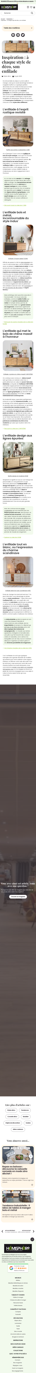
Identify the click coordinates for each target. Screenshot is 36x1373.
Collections (18, 1350)
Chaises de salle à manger (18, 1300)
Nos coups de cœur (18, 1344)
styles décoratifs (15, 487)
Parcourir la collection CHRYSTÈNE (15, 428)
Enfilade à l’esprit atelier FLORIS (18, 258)
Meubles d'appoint (18, 1291)
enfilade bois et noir (9, 415)
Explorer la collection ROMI (12, 537)
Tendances (25, 1110)
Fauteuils (18, 1314)
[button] (31, 28)
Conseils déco (12, 1116)
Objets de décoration (12, 1123)
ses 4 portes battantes (10, 393)
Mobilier (26, 1116)
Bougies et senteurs (18, 1337)
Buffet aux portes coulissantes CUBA (18, 150)
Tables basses (18, 1305)
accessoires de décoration (14, 287)
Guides (28, 1123)
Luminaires (18, 1323)
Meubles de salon (18, 1285)
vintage (19, 167)
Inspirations (18, 1340)
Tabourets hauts (18, 1302)
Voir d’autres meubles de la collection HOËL (18, 648)
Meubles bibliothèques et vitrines (18, 1283)
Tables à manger (18, 1297)
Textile (18, 1326)
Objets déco (18, 1320)
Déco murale (18, 1331)
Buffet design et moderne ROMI (18, 476)
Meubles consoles (18, 1288)
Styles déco (7, 76)
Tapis (18, 1328)
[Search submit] (31, 13)
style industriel (25, 262)
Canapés (18, 1311)
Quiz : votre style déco (18, 1354)
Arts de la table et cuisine (18, 1334)
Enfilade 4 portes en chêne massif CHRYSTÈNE (18, 374)
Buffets (18, 1280)
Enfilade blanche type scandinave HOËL (18, 590)
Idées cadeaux (18, 1129)
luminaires (27, 286)
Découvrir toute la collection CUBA (15, 205)
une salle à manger (17, 314)
